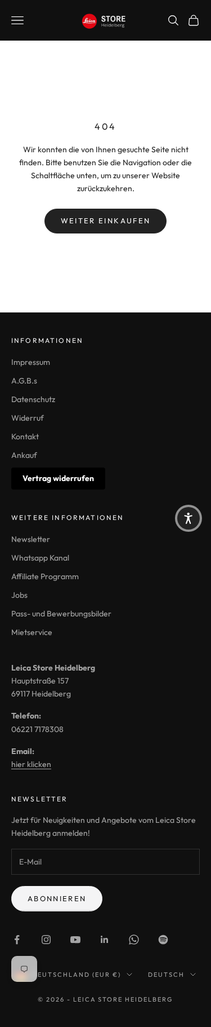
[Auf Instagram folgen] (46, 939)
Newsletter (30, 539)
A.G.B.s (24, 381)
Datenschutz (33, 399)
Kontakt (25, 436)
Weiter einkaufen (105, 220)
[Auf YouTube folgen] (75, 939)
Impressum (30, 362)
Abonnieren (57, 898)
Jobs (19, 595)
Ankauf (24, 455)
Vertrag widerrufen (58, 478)
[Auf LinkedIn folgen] (104, 939)
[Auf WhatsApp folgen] (134, 939)
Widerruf (27, 418)
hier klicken (31, 764)
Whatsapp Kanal (40, 558)
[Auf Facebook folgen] (17, 939)
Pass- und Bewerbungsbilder (61, 614)
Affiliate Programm (45, 576)
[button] (188, 518)
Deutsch (166, 974)
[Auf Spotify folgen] (163, 939)
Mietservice (31, 632)
